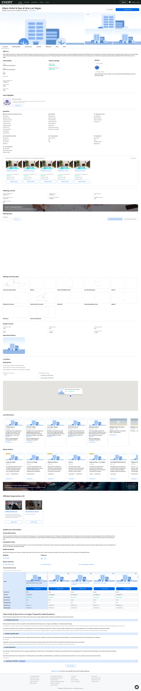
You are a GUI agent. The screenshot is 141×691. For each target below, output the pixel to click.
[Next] (136, 432)
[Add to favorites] (68, 574)
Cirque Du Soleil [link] (10, 462)
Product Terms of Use (95, 678)
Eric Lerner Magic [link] (32, 462)
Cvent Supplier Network (35, 676)
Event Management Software (56, 676)
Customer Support (75, 679)
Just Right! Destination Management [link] (118, 462)
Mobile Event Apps (54, 679)
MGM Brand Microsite (11, 511)
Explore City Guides (34, 681)
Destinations (34, 2)
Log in (137, 2)
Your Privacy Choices (75, 681)
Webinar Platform (54, 685)
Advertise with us (95, 681)
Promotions (26, 2)
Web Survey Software (54, 683)
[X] (42, 558)
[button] (42, 28)
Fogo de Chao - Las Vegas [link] (97, 462)
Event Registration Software (56, 678)
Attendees (5, 217)
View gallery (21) (135, 42)
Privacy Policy (94, 676)
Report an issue (55, 671)
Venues (20, 2)
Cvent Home (73, 676)
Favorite (111, 9)
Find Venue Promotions (35, 679)
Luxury (47, 2)
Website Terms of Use (95, 679)
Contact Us (73, 678)
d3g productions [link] (53, 462)
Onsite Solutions (33, 683)
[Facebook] (45, 558)
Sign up (133, 2)
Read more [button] (7, 436)
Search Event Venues (34, 678)
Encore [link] (71, 462)
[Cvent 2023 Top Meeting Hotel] (97, 67)
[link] (14, 456)
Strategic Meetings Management (57, 681)
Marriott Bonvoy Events (32, 511)
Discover (41, 2)
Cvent (2, 5)
